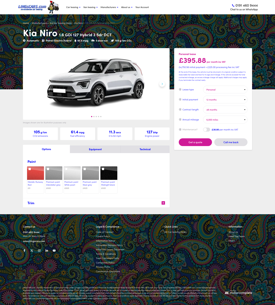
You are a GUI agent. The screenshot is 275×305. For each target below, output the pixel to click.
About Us (233, 231)
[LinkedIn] (46, 251)
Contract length (190, 109)
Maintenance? (190, 129)
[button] (91, 116)
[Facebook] (24, 251)
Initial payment (190, 99)
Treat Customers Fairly (107, 258)
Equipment (95, 149)
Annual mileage (190, 119)
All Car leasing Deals (175, 231)
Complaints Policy (105, 262)
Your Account (142, 7)
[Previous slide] (30, 84)
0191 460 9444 (31, 232)
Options (46, 149)
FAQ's (231, 240)
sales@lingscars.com (34, 241)
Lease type (188, 89)
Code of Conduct (104, 231)
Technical (145, 149)
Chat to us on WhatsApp (244, 9)
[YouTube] (54, 251)
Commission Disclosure (108, 271)
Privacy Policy (103, 266)
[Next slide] (162, 84)
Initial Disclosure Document (110, 249)
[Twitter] (32, 251)
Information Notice (105, 240)
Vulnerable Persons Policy (109, 245)
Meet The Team (237, 236)
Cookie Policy (103, 236)
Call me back (230, 142)
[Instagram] (39, 251)
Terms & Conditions (106, 253)
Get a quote (195, 142)
